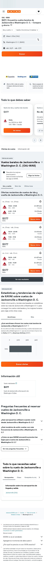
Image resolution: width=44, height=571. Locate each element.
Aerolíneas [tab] (11, 317)
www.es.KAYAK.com (12, 512)
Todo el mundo (31, 512)
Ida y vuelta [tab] (7, 186)
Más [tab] (32, 317)
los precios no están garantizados (12, 530)
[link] (22, 364)
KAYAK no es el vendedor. (12, 537)
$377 (4, 20)
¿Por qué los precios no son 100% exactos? (19, 544)
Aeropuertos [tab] (9, 477)
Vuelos (22, 512)
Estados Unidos (15, 514)
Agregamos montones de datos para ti (17, 541)
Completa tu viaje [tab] (31, 477)
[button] (3, 11)
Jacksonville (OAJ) (11, 493)
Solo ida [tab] (18, 186)
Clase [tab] (19, 477)
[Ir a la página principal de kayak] (14, 11)
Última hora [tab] (28, 186)
